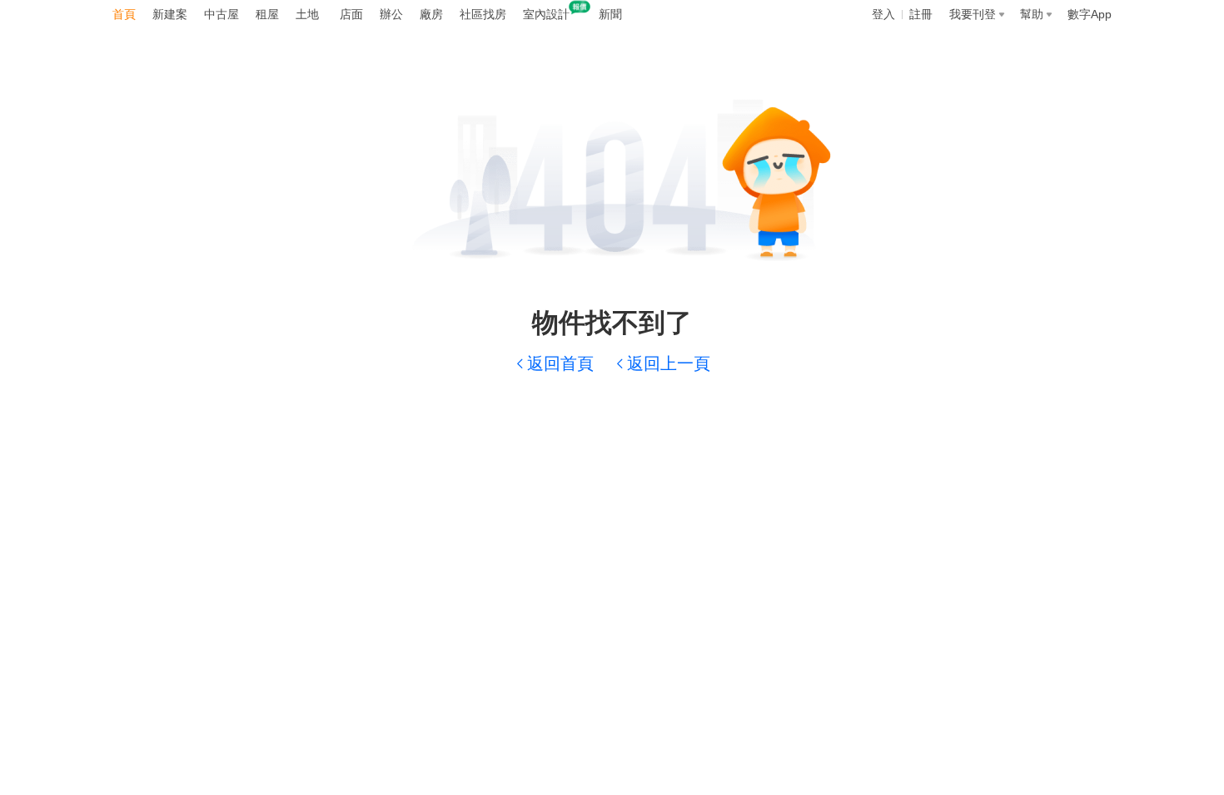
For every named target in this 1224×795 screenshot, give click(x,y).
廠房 (431, 14)
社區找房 (483, 14)
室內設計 (546, 14)
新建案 (169, 14)
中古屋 (221, 14)
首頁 (124, 14)
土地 (307, 14)
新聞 (610, 14)
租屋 (267, 14)
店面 (351, 14)
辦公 (391, 14)
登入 (883, 14)
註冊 (921, 14)
